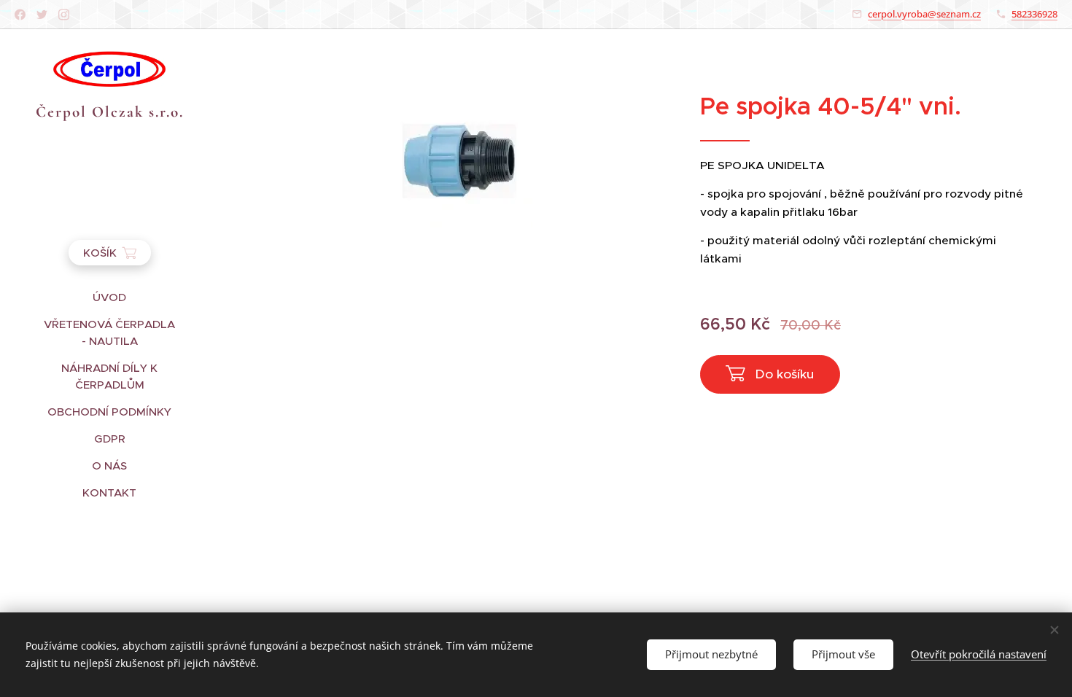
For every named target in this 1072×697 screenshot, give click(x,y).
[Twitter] (42, 14)
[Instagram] (64, 14)
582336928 (1034, 13)
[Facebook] (20, 14)
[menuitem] (109, 297)
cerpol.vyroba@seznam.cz (924, 13)
